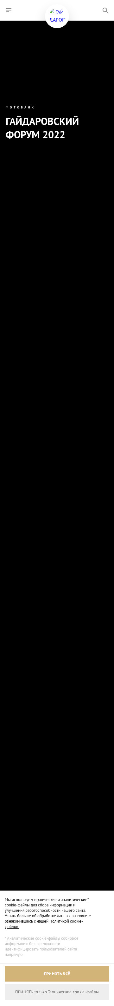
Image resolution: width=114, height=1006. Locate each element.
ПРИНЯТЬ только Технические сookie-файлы (57, 992)
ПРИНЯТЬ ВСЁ (57, 974)
